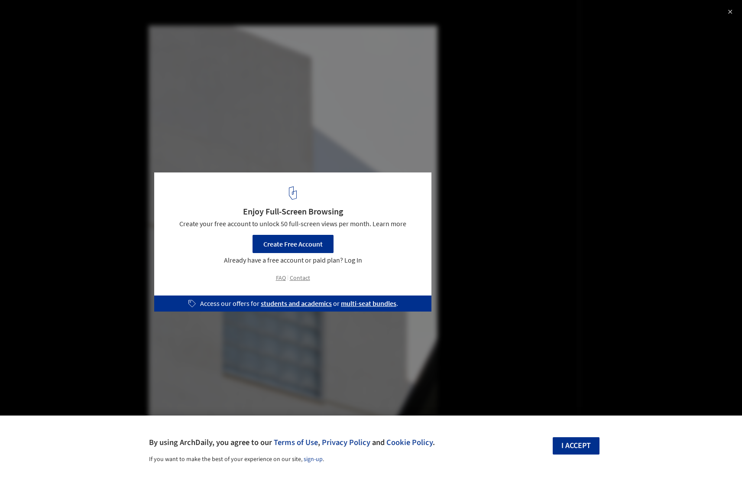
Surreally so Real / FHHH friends (78, 15)
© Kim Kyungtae (31, 30)
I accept (576, 445)
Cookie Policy (409, 442)
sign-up (313, 459)
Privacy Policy (346, 442)
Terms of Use (296, 442)
